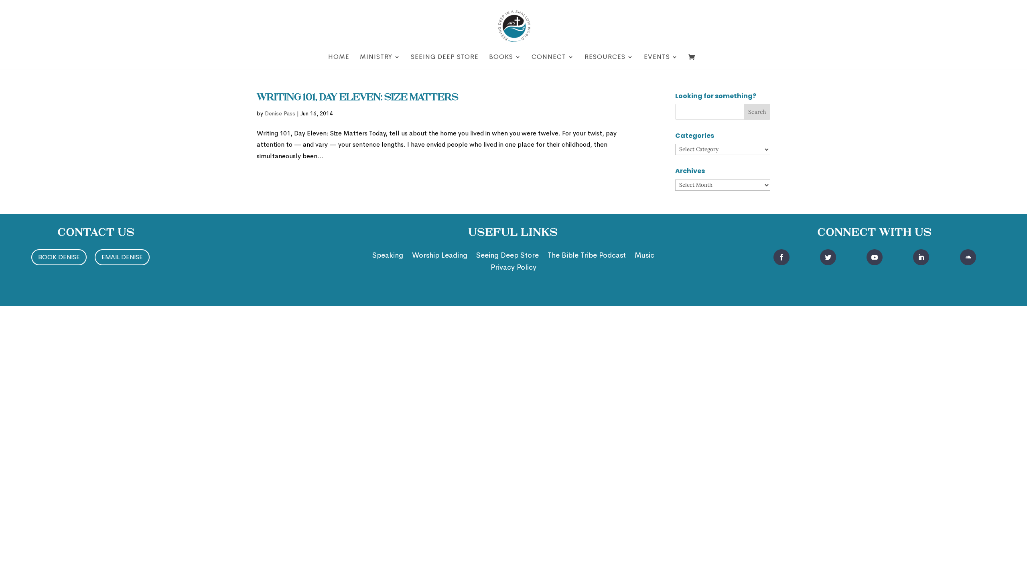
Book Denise (59, 257)
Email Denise (122, 257)
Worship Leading (439, 256)
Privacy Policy (513, 268)
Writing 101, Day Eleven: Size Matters (358, 98)
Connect (549, 57)
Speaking (387, 256)
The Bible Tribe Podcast (587, 256)
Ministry (376, 57)
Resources (605, 57)
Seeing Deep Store (445, 57)
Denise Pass (280, 113)
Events (657, 57)
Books (501, 57)
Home (338, 57)
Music (644, 256)
